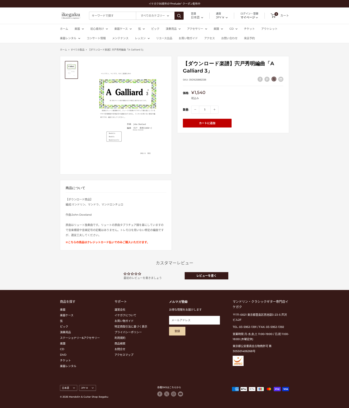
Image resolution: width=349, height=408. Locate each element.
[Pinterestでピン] (267, 79)
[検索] (179, 16)
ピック (155, 28)
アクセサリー (195, 28)
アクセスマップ (124, 354)
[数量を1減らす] (195, 109)
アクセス (209, 38)
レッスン (140, 38)
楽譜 (216, 28)
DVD (63, 354)
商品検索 (120, 343)
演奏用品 (171, 28)
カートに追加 (207, 123)
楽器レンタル (68, 38)
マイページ (247, 17)
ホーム (64, 28)
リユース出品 (164, 38)
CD (231, 28)
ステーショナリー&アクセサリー (80, 338)
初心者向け (97, 28)
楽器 (77, 28)
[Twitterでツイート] (273, 79)
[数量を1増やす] (214, 109)
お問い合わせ (229, 38)
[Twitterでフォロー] (166, 394)
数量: (186, 109)
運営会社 (120, 309)
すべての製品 (78, 49)
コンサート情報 (96, 38)
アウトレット (269, 28)
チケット (249, 28)
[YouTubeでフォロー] (180, 394)
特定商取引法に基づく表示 (131, 326)
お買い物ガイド (188, 38)
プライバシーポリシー (128, 332)
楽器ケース (121, 28)
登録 (177, 331)
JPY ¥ (84, 388)
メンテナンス (120, 38)
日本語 (65, 388)
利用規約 (120, 338)
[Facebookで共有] (260, 79)
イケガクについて (125, 315)
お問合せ (120, 349)
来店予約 (249, 38)
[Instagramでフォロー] (173, 394)
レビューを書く (206, 275)
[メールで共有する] (280, 79)
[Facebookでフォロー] (159, 394)
